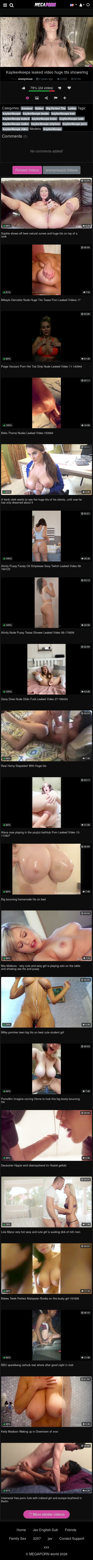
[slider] (37, 64)
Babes (39, 108)
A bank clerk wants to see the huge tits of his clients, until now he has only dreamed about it (41, 500)
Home (21, 1529)
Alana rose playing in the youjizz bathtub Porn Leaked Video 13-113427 (40, 833)
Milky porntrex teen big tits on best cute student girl (32, 1032)
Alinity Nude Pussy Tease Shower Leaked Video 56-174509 (37, 632)
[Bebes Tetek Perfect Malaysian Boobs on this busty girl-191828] (46, 1268)
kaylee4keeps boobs (36, 113)
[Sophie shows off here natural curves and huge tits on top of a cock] (46, 203)
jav (50, 1538)
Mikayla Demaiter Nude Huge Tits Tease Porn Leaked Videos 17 (40, 300)
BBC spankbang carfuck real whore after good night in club (37, 1365)
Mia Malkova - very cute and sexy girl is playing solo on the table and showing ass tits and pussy (40, 967)
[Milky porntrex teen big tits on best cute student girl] (46, 1002)
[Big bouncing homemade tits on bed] (46, 869)
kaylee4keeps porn (75, 124)
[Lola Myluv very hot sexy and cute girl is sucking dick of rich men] (46, 1202)
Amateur (27, 108)
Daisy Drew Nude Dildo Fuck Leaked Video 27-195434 (34, 699)
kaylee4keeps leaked (16, 119)
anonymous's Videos (62, 169)
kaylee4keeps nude (72, 119)
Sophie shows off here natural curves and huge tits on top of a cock (39, 234)
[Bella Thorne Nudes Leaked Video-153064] (46, 403)
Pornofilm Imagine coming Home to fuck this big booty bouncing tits (40, 1100)
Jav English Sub (45, 1529)
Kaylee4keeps (52, 129)
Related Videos (27, 169)
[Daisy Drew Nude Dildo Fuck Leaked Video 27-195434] (46, 669)
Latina (72, 108)
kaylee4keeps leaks (44, 119)
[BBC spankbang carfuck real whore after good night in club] (46, 1335)
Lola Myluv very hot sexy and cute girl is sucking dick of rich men (40, 1232)
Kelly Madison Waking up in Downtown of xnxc (29, 1431)
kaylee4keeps (11, 113)
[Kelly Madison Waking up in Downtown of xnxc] (46, 1401)
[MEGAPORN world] (45, 4)
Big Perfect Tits (55, 108)
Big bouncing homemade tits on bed (23, 899)
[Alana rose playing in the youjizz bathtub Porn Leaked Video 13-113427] (46, 802)
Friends (70, 1529)
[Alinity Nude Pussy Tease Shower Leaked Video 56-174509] (46, 602)
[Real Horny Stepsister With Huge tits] (46, 735)
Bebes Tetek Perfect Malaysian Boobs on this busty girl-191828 (40, 1298)
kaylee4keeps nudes (16, 124)
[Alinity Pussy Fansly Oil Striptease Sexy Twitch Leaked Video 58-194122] (46, 536)
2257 (37, 1538)
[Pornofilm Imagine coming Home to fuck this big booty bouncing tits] (46, 1069)
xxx (46, 1546)
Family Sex (17, 1538)
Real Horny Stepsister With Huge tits (23, 766)
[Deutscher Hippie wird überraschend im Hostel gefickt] (46, 1135)
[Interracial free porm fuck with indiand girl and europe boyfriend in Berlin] (46, 1468)
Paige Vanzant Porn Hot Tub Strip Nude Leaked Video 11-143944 (41, 366)
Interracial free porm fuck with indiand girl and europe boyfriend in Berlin (41, 1499)
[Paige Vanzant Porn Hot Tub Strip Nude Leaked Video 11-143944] (46, 336)
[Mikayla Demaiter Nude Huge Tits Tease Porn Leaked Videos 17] (46, 270)
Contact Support (71, 1538)
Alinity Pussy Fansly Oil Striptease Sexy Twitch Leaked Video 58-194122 (41, 567)
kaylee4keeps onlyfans (45, 124)
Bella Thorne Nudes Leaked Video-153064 (27, 433)
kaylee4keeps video (15, 129)
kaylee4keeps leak (63, 113)
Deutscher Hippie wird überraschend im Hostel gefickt (33, 1165)
